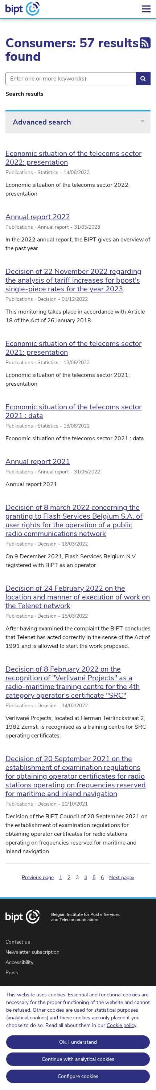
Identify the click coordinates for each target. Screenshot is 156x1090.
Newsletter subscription (32, 952)
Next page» (121, 877)
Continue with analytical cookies (78, 1059)
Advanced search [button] (42, 122)
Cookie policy (121, 1025)
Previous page (38, 877)
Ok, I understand (78, 1042)
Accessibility (19, 962)
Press (11, 972)
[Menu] (146, 9)
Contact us (17, 941)
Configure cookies (78, 1076)
